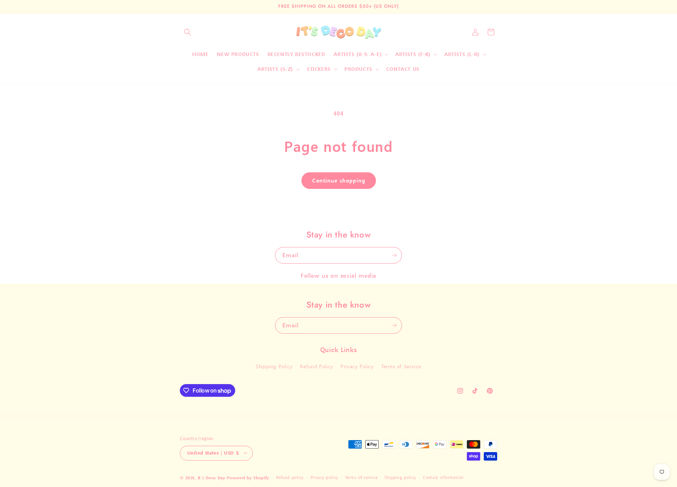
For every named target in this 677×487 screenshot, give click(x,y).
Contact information (443, 477)
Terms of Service (401, 366)
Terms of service (361, 477)
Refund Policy (316, 366)
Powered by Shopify (248, 477)
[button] (187, 32)
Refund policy (290, 477)
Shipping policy (400, 477)
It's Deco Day (211, 477)
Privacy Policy (357, 366)
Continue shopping (338, 180)
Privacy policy (324, 477)
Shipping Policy (274, 366)
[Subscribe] (394, 255)
